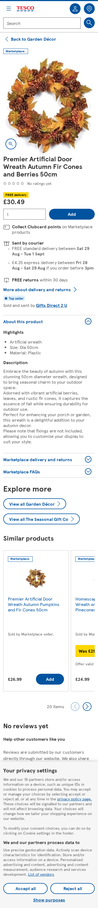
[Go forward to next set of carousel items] (87, 706)
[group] (36, 622)
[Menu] (8, 8)
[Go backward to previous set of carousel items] (75, 706)
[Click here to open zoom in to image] (10, 144)
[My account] (75, 8)
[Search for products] (89, 22)
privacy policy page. (74, 798)
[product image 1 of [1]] (49, 106)
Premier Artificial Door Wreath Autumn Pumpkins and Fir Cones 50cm (33, 604)
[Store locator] (89, 8)
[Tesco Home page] (25, 8)
